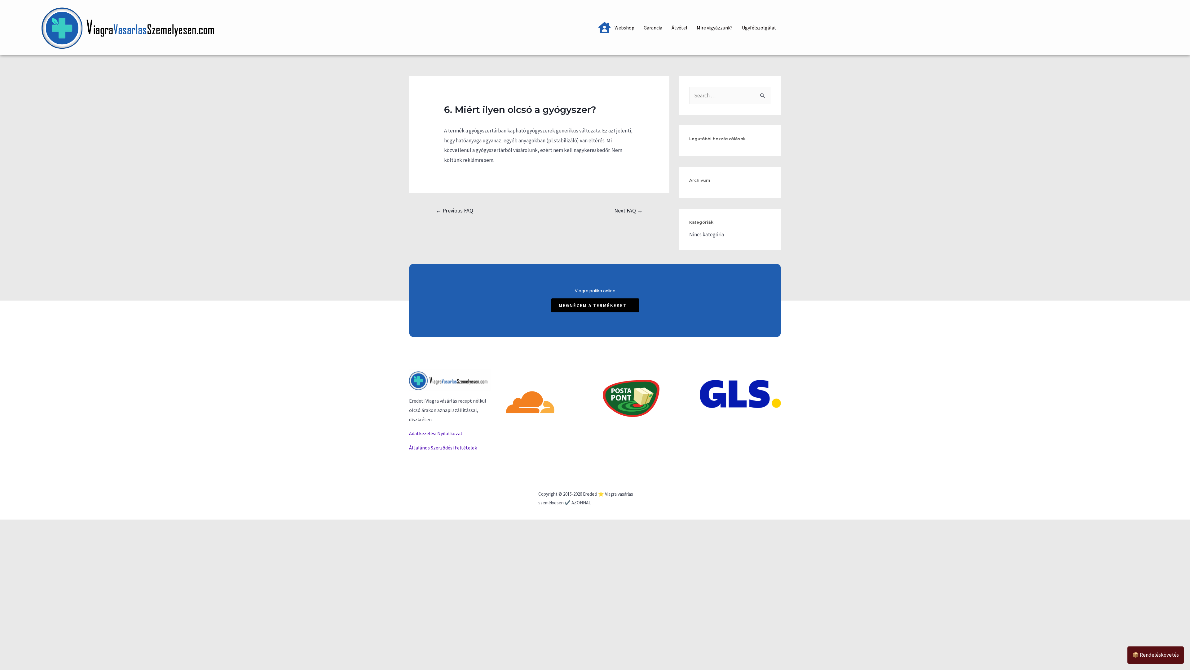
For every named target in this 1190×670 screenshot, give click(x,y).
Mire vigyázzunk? (715, 28)
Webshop (624, 28)
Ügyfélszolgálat (759, 28)
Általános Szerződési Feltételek (443, 447)
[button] (595, 305)
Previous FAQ (454, 210)
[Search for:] (729, 95)
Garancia (653, 28)
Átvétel (679, 28)
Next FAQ (628, 210)
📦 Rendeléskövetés (1155, 654)
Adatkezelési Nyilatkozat (436, 433)
